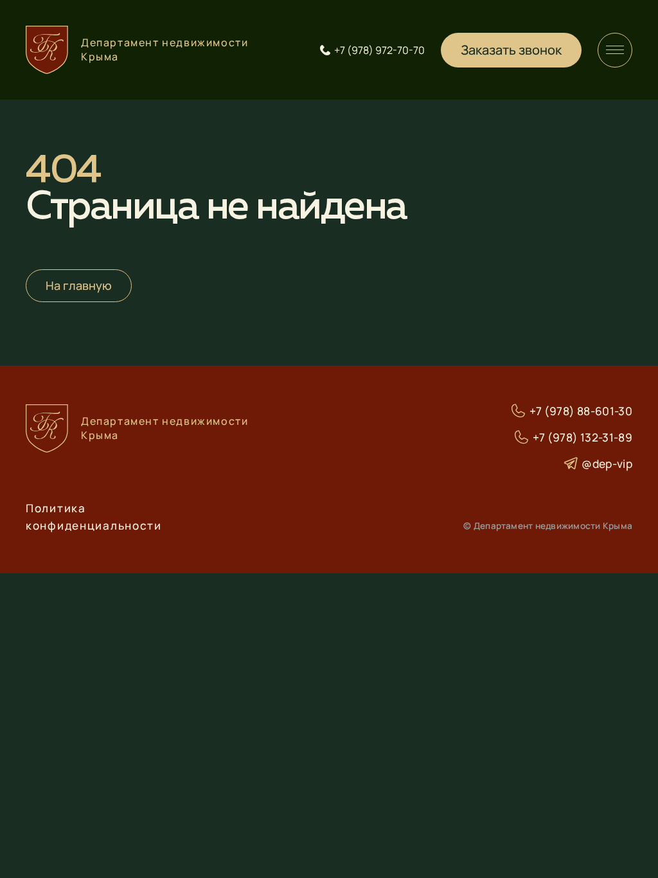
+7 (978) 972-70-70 (379, 50)
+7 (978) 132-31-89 (582, 437)
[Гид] (615, 50)
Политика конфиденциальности (94, 517)
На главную (79, 285)
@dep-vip (607, 463)
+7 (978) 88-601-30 (580, 411)
